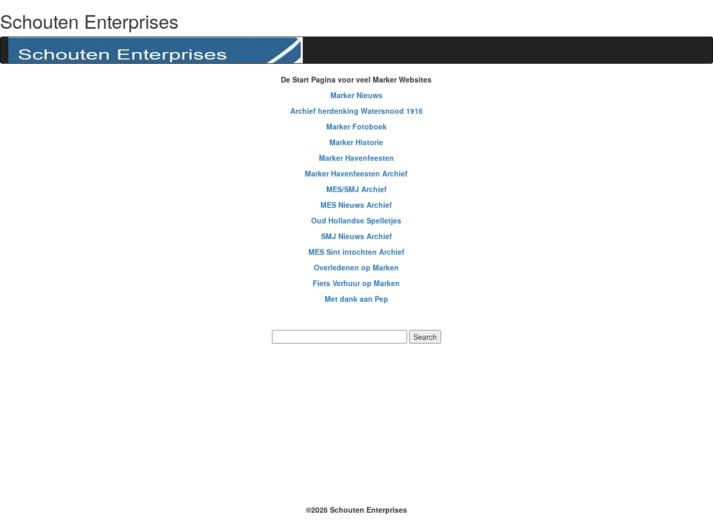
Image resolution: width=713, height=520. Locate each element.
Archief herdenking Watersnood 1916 (356, 110)
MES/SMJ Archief (356, 189)
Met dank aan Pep (356, 298)
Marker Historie (356, 142)
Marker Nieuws (356, 95)
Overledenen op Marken (356, 267)
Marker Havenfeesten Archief (356, 173)
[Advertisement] (356, 422)
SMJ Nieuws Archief (356, 236)
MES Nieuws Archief (356, 204)
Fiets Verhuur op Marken (356, 283)
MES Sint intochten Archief (356, 251)
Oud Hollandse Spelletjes (356, 220)
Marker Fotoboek (356, 126)
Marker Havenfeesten (356, 157)
